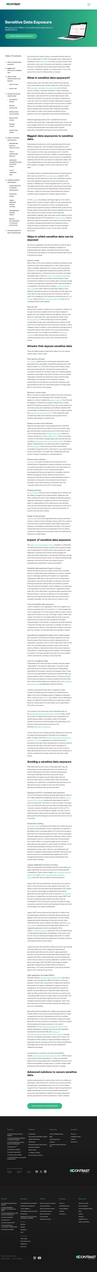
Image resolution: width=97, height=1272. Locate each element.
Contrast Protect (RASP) (14, 1154)
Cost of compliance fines (12, 172)
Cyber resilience (25, 1208)
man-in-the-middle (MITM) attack (58, 276)
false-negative (35, 446)
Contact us (62, 1214)
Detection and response (28, 1206)
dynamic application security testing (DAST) (49, 441)
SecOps (23, 1224)
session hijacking (56, 400)
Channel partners (45, 1206)
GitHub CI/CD (32, 1150)
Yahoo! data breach (51, 176)
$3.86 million (43, 61)
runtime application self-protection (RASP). (47, 1056)
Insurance (23, 1246)
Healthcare (24, 1244)
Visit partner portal (45, 1219)
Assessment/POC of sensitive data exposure (15, 188)
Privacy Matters (9, 1172)
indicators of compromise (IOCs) (41, 413)
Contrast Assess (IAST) (14, 1152)
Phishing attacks (32, 493)
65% (39, 366)
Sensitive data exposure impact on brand (14, 145)
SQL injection (31, 361)
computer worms (34, 319)
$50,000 (46, 698)
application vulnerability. (42, 727)
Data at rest (13, 88)
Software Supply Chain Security (38, 1144)
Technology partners (46, 1211)
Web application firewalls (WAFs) (14, 213)
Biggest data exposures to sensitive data (14, 70)
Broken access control (53, 434)
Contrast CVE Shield (7, 1217)
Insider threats (32, 518)
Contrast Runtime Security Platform (15, 1134)
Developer (24, 1229)
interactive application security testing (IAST (52, 1027)
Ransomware (31, 462)
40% (55, 609)
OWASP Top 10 (52, 436)
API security (24, 1214)
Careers (73, 1139)
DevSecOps (32, 1134)
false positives (65, 894)
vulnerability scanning (39, 931)
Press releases (63, 1208)
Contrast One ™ (6, 1220)
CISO (22, 1232)
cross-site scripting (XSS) (52, 299)
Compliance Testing (34, 1152)
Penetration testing (33, 826)
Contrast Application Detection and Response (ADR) (16, 1139)
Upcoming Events (55, 1139)
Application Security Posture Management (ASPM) (29, 1217)
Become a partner (45, 1214)
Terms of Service (19, 1172)
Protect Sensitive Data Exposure (21, 36)
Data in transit (13, 84)
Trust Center (29, 1172)
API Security (32, 1142)
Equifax (35, 200)
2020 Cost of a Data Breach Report (42, 545)
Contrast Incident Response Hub (58, 1145)
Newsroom (74, 1142)
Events (81, 1214)
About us (73, 1134)
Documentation (83, 1206)
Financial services (26, 1241)
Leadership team (76, 1136)
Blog (51, 1136)
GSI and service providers (47, 1208)
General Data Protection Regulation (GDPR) (44, 714)
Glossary (52, 1142)
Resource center (84, 1203)
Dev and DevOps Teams (36, 1155)
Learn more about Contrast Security (45, 1106)
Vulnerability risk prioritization (29, 1203)
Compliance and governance (29, 1211)
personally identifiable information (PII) (44, 88)
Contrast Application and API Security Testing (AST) (15, 1143)
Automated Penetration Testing (38, 1136)
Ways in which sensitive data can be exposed (13, 79)
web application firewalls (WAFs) (51, 978)
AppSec (23, 1227)
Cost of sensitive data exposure (13, 154)
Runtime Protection (34, 1147)
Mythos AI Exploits (84, 1222)
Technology (24, 1238)
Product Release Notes (56, 1134)
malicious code (60, 218)
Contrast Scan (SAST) (13, 1149)
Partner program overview (48, 1203)
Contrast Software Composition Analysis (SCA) (16, 1158)
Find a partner (44, 1216)
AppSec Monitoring (34, 1139)
